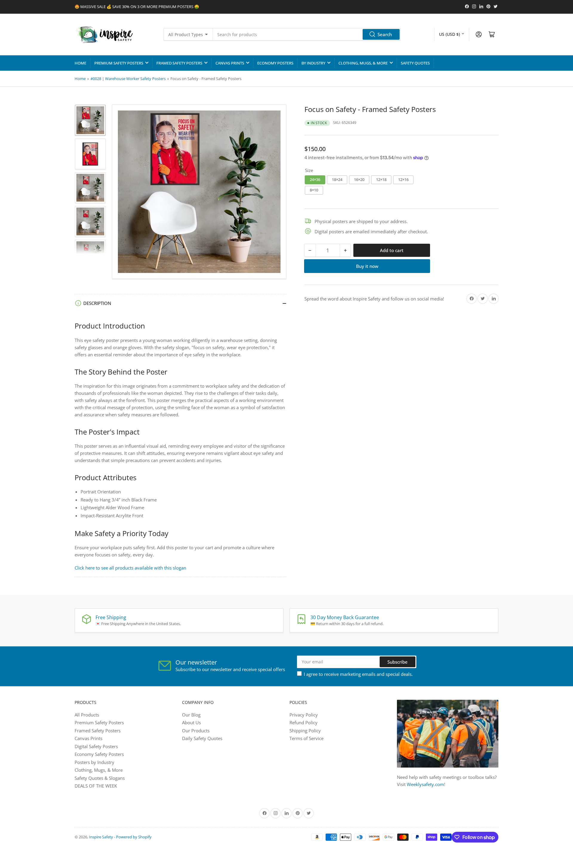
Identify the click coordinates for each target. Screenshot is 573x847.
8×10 (314, 190)
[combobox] (307, 34)
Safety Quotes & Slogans (100, 778)
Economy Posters (275, 63)
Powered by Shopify (134, 837)
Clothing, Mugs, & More (363, 63)
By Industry (313, 63)
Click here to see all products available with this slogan (130, 568)
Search (385, 34)
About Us (191, 722)
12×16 (403, 179)
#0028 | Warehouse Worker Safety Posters (128, 78)
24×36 (315, 179)
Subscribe (397, 662)
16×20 (359, 179)
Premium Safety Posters (118, 63)
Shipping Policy (305, 731)
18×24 (337, 179)
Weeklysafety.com (425, 784)
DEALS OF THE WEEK (96, 786)
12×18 (381, 179)
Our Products (196, 731)
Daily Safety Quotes (202, 738)
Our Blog (191, 715)
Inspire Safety (101, 837)
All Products (87, 715)
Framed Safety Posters (179, 63)
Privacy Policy (303, 715)
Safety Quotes (415, 63)
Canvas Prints (229, 63)
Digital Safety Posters (96, 746)
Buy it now (367, 266)
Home (80, 63)
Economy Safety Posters (99, 754)
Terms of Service (306, 738)
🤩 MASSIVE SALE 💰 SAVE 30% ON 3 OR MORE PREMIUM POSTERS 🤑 (137, 6)
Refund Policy (303, 722)
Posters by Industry (94, 762)
